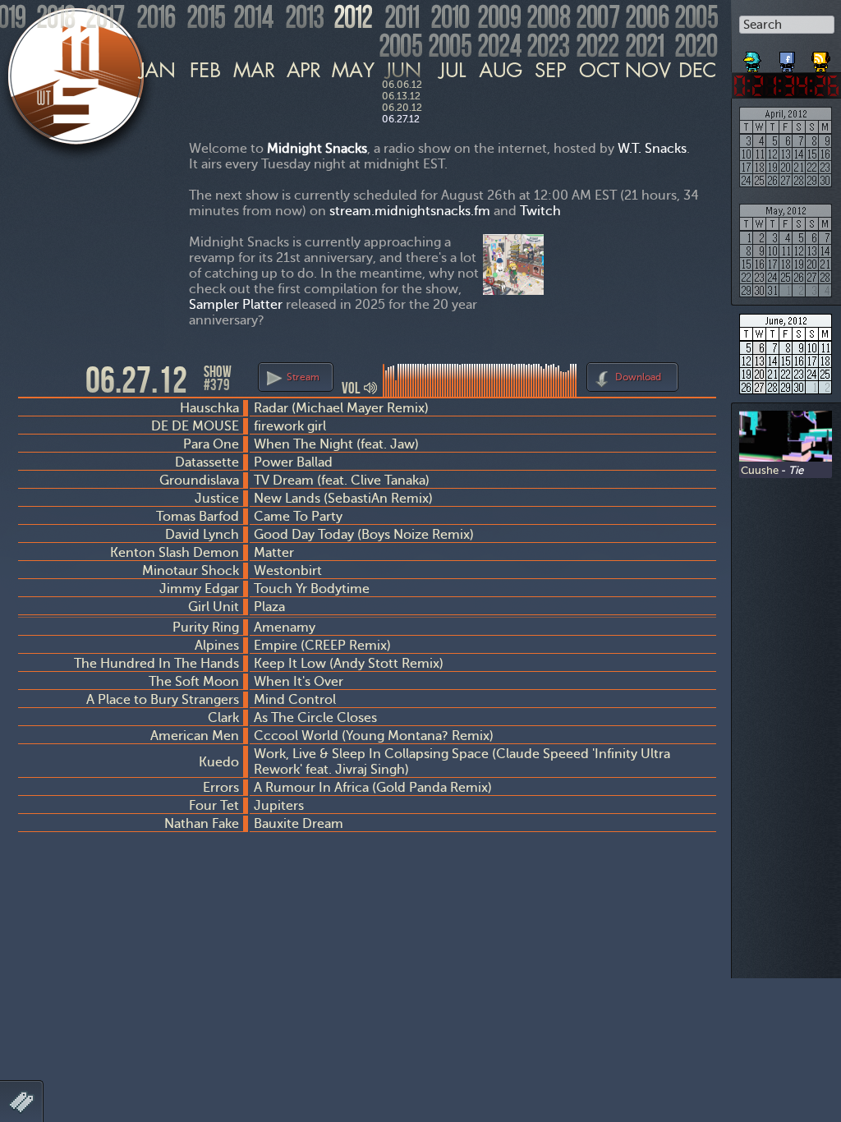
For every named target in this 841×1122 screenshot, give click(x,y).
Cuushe (760, 469)
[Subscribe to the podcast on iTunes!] (822, 55)
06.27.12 (401, 119)
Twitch (540, 210)
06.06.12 (402, 84)
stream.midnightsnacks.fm (409, 210)
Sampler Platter (236, 304)
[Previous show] (32, 379)
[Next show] (701, 374)
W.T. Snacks (652, 148)
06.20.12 (402, 107)
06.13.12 (401, 96)
